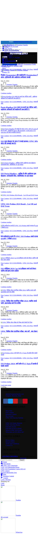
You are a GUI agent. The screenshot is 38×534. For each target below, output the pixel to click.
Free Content (5, 69)
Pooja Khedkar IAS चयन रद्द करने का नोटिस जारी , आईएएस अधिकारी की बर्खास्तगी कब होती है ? (19, 108)
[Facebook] (5, 401)
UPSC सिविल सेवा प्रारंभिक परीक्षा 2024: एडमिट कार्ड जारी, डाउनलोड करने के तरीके (19, 302)
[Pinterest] (25, 401)
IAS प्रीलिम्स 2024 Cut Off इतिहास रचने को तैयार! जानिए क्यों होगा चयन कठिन (18, 270)
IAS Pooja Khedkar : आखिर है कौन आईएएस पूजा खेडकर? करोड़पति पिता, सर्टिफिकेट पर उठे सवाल (18, 175)
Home (4, 62)
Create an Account (12, 46)
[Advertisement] (19, 20)
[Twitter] (10, 401)
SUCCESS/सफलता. (16, 69)
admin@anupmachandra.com (23, 41)
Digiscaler (23, 458)
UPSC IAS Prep (28, 69)
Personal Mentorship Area (9, 472)
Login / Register (6, 479)
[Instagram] (20, 401)
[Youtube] (15, 401)
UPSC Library (5, 471)
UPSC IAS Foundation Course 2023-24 (13, 469)
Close (2, 483)
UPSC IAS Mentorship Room (13, 52)
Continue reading (6, 93)
